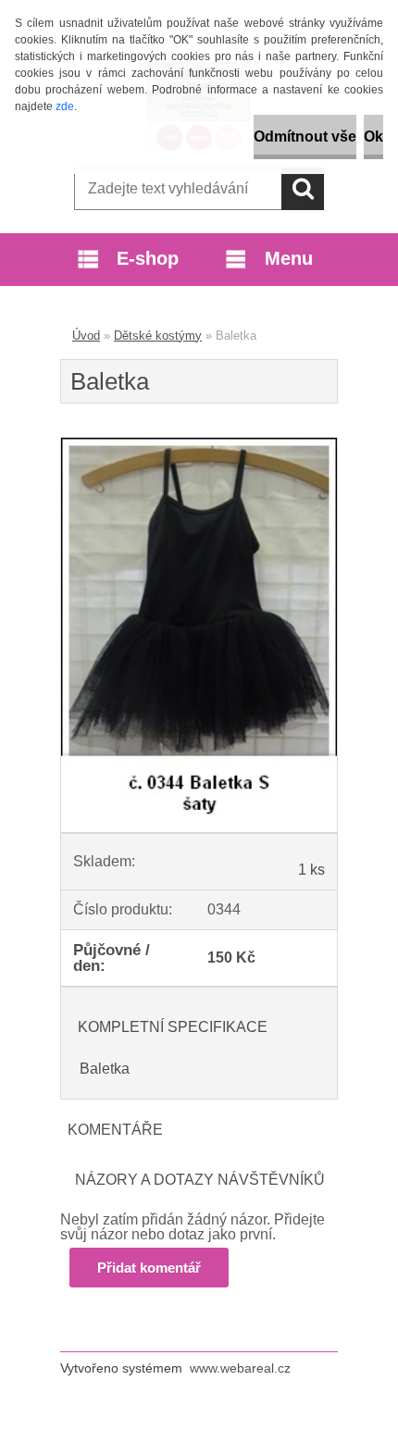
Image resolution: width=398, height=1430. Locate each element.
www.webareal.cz (240, 1368)
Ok (373, 136)
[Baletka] (199, 445)
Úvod (86, 335)
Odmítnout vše (305, 136)
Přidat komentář (149, 1267)
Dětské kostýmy (158, 335)
